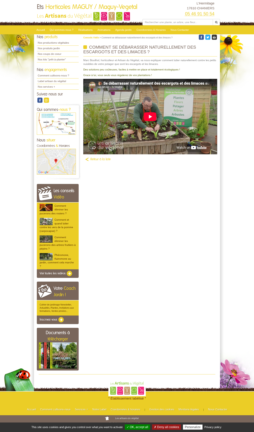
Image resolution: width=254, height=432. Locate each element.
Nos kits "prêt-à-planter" (52, 59)
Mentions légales (189, 409)
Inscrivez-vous (49, 319)
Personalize (193, 427)
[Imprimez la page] (214, 37)
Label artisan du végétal (52, 81)
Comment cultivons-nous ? (53, 75)
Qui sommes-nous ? (61, 29)
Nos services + (46, 86)
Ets (87, 7)
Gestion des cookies (161, 409)
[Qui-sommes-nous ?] (56, 123)
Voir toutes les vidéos (53, 273)
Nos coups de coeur (49, 53)
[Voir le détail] (46, 207)
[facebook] (40, 100)
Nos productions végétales (53, 42)
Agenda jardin (123, 29)
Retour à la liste (100, 159)
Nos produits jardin (49, 48)
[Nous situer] (56, 161)
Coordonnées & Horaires (151, 29)
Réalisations (85, 29)
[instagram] (46, 100)
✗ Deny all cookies (166, 427)
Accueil (40, 29)
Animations (103, 29)
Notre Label (99, 409)
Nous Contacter (180, 29)
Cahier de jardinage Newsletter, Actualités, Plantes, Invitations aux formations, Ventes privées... (57, 307)
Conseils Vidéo (91, 37)
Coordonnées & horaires (125, 409)
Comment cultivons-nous (55, 409)
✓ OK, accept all (137, 427)
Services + (81, 409)
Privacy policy (212, 427)
